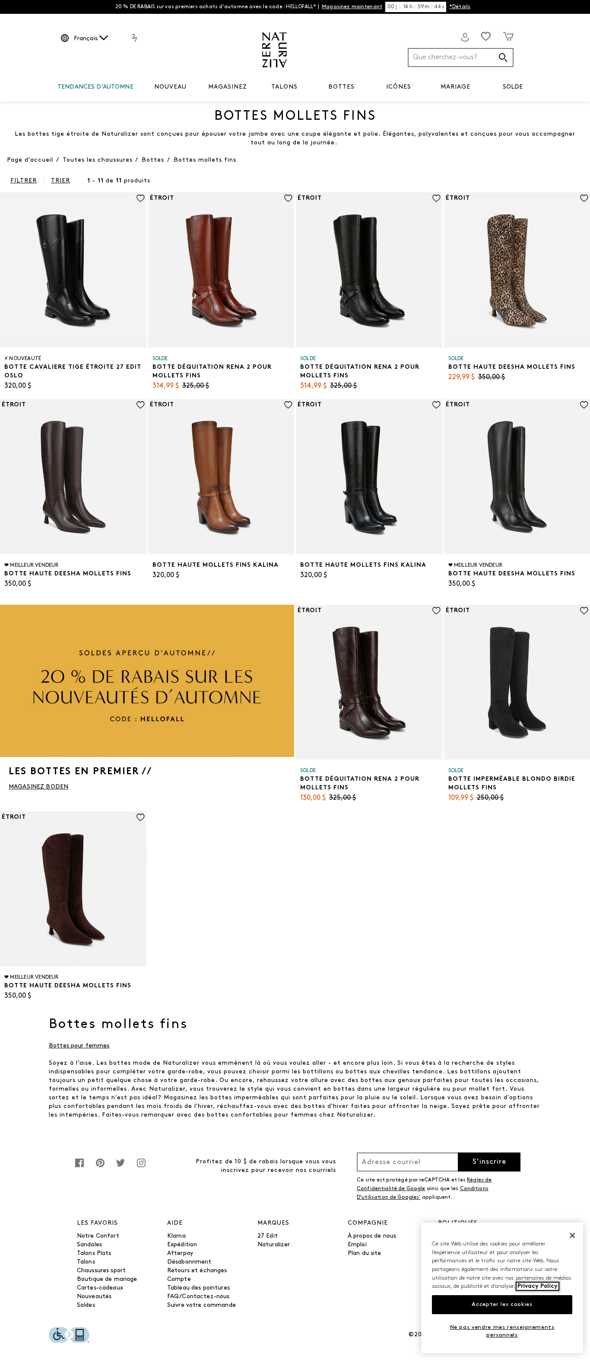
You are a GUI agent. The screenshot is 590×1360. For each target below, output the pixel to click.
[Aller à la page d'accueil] (274, 50)
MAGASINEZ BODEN (38, 787)
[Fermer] (572, 1235)
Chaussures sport (101, 1270)
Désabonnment (189, 1262)
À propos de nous (372, 1236)
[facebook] (79, 1167)
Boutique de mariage (107, 1279)
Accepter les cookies (502, 1304)
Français (86, 38)
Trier (60, 181)
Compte (179, 1279)
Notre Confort (98, 1236)
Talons (86, 1262)
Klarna (176, 1236)
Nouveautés (94, 1296)
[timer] (415, 7)
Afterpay (180, 1253)
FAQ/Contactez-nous (198, 1296)
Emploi (357, 1245)
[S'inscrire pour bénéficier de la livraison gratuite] (465, 37)
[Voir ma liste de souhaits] (486, 36)
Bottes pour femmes (79, 1046)
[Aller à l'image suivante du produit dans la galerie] (140, 261)
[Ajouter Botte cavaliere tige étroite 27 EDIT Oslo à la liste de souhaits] (140, 198)
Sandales (89, 1245)
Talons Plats (94, 1253)
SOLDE (513, 87)
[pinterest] (100, 1167)
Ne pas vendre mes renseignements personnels (502, 1331)
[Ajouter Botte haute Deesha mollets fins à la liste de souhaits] (584, 198)
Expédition (182, 1245)
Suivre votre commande (201, 1305)
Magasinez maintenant (352, 7)
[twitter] (120, 1167)
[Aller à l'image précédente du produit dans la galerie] (6, 261)
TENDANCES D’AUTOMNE (95, 87)
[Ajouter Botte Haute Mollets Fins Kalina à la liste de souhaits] (288, 405)
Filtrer (23, 181)
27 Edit (267, 1236)
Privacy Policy (537, 1286)
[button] (137, 87)
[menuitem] (95, 89)
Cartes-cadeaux (100, 1288)
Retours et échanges (197, 1270)
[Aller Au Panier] (508, 36)
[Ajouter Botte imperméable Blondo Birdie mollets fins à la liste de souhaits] (584, 610)
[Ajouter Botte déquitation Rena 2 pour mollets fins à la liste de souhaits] (288, 198)
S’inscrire (489, 1162)
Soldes (86, 1305)
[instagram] (141, 1167)
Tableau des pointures (198, 1288)
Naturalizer (273, 1245)
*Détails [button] (460, 7)
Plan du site (364, 1253)
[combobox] (461, 57)
